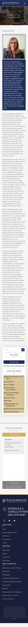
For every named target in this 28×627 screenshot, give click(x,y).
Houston (8, 440)
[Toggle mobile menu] (25, 3)
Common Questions (12, 412)
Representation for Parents (14, 409)
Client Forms (6, 536)
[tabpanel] (14, 459)
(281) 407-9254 (14, 362)
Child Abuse (10, 382)
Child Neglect (10, 385)
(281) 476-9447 (14, 450)
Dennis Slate (6, 550)
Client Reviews (6, 539)
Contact (4, 543)
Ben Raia (4, 554)
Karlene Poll (5, 557)
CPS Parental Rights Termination (11, 582)
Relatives (9, 401)
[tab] (14, 435)
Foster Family (10, 398)
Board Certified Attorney (9, 532)
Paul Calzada (6, 560)
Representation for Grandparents (12, 592)
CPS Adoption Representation (11, 578)
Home (10, 17)
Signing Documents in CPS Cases (11, 568)
